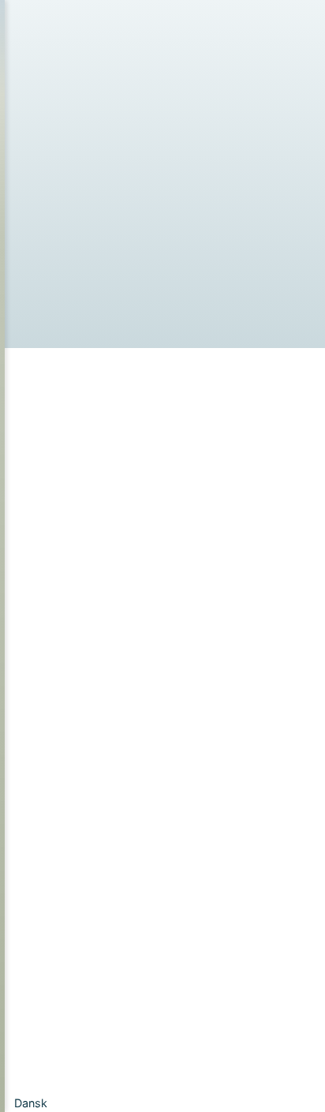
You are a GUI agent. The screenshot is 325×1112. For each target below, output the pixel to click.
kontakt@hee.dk (108, 810)
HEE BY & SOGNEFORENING (223, 24)
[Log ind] (220, 178)
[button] (162, 1103)
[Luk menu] (76, 75)
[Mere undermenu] (129, 253)
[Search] (274, 578)
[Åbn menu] (32, 178)
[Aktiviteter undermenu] (156, 152)
